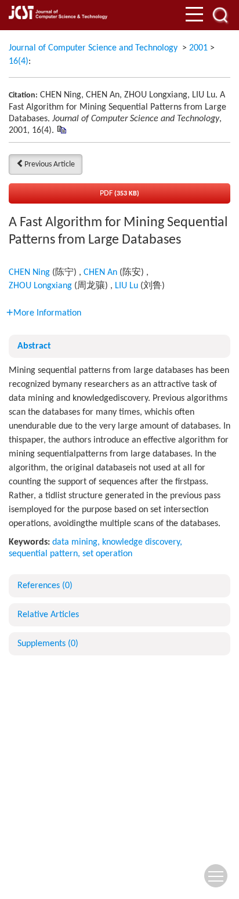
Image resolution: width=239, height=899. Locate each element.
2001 (198, 48)
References (45, 585)
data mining (74, 542)
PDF (119, 193)
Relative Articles (48, 614)
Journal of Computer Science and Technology (93, 48)
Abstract (34, 346)
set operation (107, 554)
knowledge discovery (141, 542)
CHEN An (100, 272)
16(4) (18, 61)
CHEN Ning (29, 272)
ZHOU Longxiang (40, 286)
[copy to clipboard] (61, 130)
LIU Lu (126, 286)
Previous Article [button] (49, 164)
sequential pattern (43, 554)
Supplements (47, 643)
